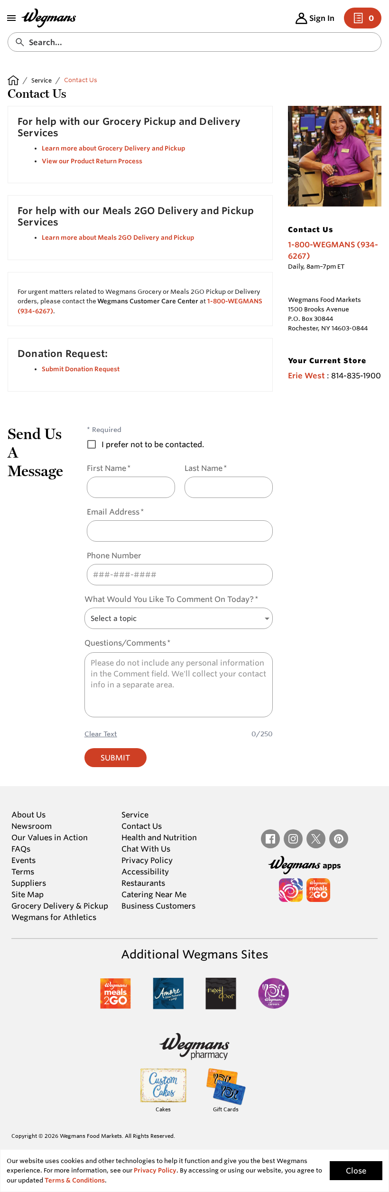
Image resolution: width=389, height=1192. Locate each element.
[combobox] (194, 42)
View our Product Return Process (92, 161)
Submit (115, 757)
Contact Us (141, 826)
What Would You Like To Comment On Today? (171, 599)
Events (23, 860)
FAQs (20, 849)
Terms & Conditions (75, 1180)
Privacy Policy (147, 860)
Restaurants (143, 883)
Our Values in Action (49, 837)
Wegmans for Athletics (53, 917)
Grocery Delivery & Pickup (59, 905)
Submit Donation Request (81, 369)
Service (41, 80)
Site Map (27, 894)
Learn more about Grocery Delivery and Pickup (113, 148)
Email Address (115, 511)
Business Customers (158, 905)
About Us (28, 814)
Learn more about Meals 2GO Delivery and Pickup (118, 238)
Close (356, 1170)
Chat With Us (145, 849)
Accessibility (145, 871)
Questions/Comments (127, 643)
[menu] (11, 18)
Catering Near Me (153, 894)
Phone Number (114, 555)
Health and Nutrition (159, 837)
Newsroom (31, 826)
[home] (13, 80)
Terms (22, 871)
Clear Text (100, 734)
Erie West (306, 375)
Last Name (206, 468)
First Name (109, 468)
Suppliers (28, 883)
